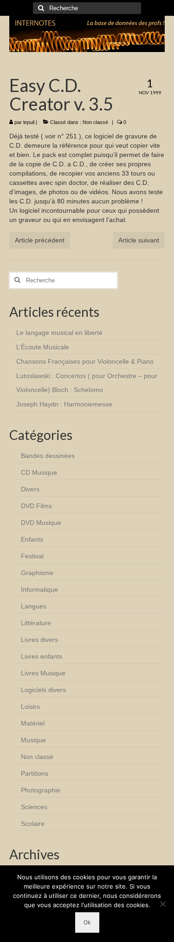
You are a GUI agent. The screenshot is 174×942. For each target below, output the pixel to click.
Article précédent (39, 240)
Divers (30, 489)
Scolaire (33, 823)
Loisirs (30, 706)
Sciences (34, 807)
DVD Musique (41, 522)
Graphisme (37, 572)
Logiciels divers (43, 689)
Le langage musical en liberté (59, 332)
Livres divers (39, 639)
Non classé (95, 122)
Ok (87, 922)
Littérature (36, 623)
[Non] (162, 904)
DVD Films (36, 506)
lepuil (28, 122)
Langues (33, 606)
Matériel (33, 723)
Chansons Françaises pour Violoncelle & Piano (85, 361)
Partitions (34, 773)
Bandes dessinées (48, 455)
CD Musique (39, 472)
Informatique (39, 589)
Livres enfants (41, 656)
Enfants (32, 539)
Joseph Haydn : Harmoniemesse (64, 404)
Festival (32, 556)
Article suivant (138, 240)
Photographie (40, 790)
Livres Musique (43, 673)
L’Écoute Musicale (42, 347)
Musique (33, 740)
